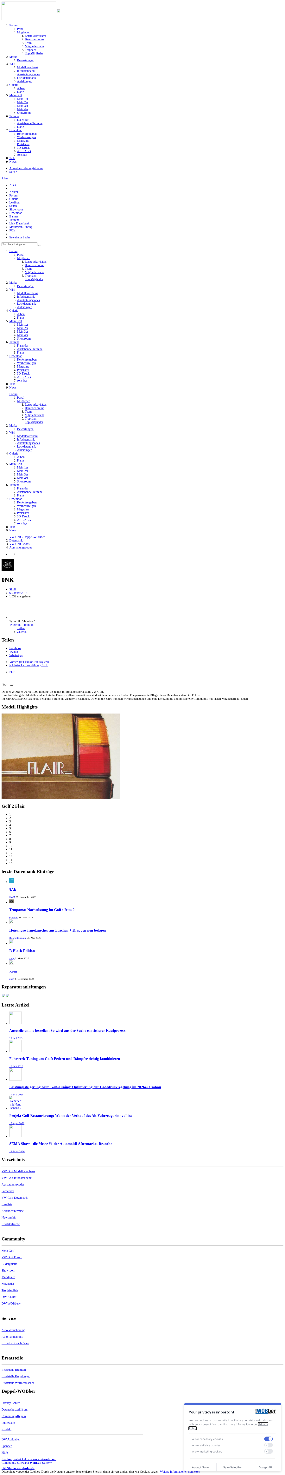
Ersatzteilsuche (11, 1224)
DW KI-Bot (9, 1297)
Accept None (200, 1467)
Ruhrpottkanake (17, 937)
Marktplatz (8, 1277)
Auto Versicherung (13, 1330)
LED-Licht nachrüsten (15, 1343)
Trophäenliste (10, 1290)
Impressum (8, 1422)
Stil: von (18, 1468)
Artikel (13, 192)
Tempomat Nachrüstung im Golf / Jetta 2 (42, 910)
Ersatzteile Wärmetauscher (18, 1383)
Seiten (13, 206)
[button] (15, 648)
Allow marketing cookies (207, 1451)
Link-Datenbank (19, 223)
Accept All (265, 1467)
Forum (13, 195)
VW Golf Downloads (15, 1197)
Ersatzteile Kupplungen (16, 1376)
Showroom (16, 209)
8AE (12, 889)
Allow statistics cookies (206, 1445)
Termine (14, 220)
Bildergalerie (9, 1264)
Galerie (13, 199)
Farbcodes (8, 1191)
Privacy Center (11, 1403)
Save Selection (232, 1467)
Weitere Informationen (173, 1471)
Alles (12, 185)
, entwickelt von (29, 1459)
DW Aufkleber (11, 1439)
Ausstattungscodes (13, 1184)
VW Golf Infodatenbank (17, 1177)
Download (15, 213)
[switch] (268, 1439)
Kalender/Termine (13, 1211)
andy (12, 958)
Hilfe (5, 1452)
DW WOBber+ (11, 1303)
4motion (28, 624)
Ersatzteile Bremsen (14, 1369)
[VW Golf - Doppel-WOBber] (53, 18)
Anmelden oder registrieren (26, 168)
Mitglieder (8, 1283)
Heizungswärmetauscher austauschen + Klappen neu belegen (57, 930)
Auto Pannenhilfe (12, 1336)
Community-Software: (27, 1462)
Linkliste (7, 1204)
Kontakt (6, 1429)
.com (13, 971)
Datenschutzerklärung (15, 1409)
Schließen (194, 1471)
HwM (12, 897)
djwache (13, 917)
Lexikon (14, 202)
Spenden (7, 1446)
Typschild (15, 624)
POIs (12, 230)
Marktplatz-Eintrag (20, 227)
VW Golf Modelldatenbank (18, 1171)
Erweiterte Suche (19, 237)
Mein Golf (8, 1250)
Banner (13, 216)
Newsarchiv (9, 1217)
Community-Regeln (14, 1416)
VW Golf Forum (12, 1257)
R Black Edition (22, 951)
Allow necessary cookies (207, 1439)
